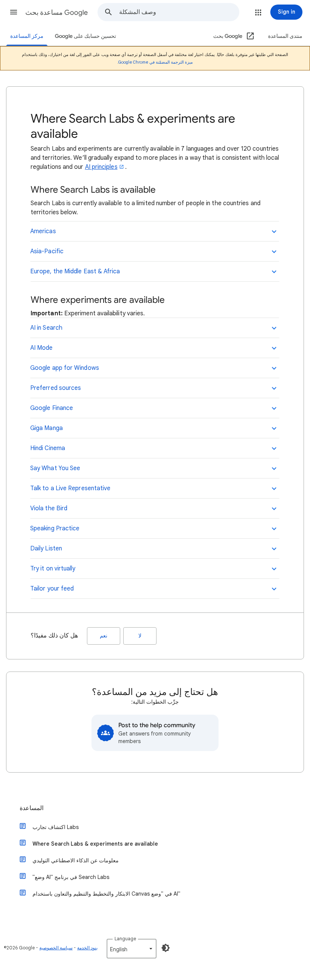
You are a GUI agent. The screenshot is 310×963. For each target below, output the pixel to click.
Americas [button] (43, 231)
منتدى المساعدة (285, 36)
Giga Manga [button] (46, 428)
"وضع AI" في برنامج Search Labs (71, 877)
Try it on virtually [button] (53, 568)
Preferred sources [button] (55, 388)
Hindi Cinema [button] (47, 448)
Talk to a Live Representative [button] (70, 488)
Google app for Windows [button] (64, 368)
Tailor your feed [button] (52, 588)
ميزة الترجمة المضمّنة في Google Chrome (155, 62)
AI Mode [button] (41, 348)
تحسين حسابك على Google (85, 36)
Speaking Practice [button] (54, 528)
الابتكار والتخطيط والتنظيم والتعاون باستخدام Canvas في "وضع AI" (106, 893)
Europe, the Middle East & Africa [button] (75, 271)
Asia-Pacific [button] (47, 251)
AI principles (101, 167)
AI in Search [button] (46, 328)
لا (139, 636)
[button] (14, 12)
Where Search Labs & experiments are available (95, 843)
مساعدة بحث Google (56, 12)
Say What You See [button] (55, 468)
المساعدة (31, 808)
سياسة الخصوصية (56, 948)
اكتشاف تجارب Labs (56, 827)
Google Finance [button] (51, 408)
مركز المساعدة (26, 36)
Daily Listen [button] (46, 548)
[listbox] (132, 948)
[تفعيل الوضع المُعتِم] (166, 948)
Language (125, 938)
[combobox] (179, 12)
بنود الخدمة (87, 948)
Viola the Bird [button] (48, 508)
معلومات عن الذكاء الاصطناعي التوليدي (76, 860)
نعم (103, 636)
